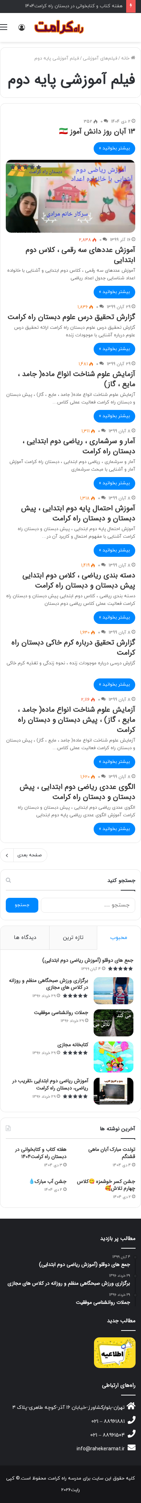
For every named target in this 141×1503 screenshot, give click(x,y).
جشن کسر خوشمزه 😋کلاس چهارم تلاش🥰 (106, 1185)
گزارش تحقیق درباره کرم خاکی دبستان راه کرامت (73, 647)
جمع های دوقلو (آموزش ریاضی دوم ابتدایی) (87, 960)
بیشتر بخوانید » (114, 148)
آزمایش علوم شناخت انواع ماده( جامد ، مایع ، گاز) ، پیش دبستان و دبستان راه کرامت (76, 719)
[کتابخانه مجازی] (113, 1057)
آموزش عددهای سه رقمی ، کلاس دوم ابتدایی (80, 255)
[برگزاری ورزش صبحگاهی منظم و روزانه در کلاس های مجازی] (113, 990)
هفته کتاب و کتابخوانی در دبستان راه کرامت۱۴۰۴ (74, 6)
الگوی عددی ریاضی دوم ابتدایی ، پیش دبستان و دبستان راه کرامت (77, 792)
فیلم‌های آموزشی (100, 58)
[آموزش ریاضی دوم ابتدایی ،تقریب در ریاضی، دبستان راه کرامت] (113, 1091)
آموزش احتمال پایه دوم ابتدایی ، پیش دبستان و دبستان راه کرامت (78, 513)
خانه (126, 58)
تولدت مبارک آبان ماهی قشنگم (111, 1153)
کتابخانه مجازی (72, 1045)
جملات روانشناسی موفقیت (61, 1013)
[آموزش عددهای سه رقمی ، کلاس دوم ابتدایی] (70, 196)
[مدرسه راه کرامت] (60, 27)
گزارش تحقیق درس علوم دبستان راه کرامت (71, 317)
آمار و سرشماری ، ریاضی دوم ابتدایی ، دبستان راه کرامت (78, 446)
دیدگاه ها (25, 937)
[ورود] (21, 30)
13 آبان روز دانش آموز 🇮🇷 (97, 131)
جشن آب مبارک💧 (48, 1181)
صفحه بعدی (29, 855)
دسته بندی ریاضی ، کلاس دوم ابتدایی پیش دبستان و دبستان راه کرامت (78, 580)
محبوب (118, 937)
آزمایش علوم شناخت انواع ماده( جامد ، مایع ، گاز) (76, 379)
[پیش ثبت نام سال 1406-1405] (115, 1352)
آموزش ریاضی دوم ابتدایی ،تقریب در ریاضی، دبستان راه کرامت (50, 1084)
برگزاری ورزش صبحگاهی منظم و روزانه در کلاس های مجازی (48, 984)
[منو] (3, 30)
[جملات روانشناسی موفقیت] (113, 1022)
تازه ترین (73, 937)
